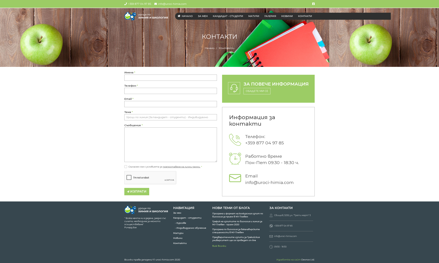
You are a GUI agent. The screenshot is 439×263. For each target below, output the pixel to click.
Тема (128, 112)
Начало (187, 16)
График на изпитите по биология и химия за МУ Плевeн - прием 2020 (237, 223)
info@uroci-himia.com (172, 3)
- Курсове (180, 223)
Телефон (131, 85)
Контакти (305, 16)
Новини (287, 16)
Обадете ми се (257, 91)
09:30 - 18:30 (280, 246)
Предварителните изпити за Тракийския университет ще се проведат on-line (236, 239)
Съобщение (133, 125)
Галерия (270, 16)
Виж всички (219, 245)
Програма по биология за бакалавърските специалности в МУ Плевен (236, 231)
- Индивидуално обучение (190, 227)
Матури (253, 16)
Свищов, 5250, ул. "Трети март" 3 (292, 215)
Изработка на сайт (288, 259)
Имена (129, 72)
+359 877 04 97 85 (139, 3)
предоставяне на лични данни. (181, 166)
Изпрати (137, 191)
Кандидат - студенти (228, 16)
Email (128, 98)
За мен (203, 16)
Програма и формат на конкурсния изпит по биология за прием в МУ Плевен (237, 215)
